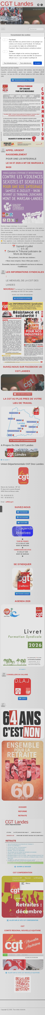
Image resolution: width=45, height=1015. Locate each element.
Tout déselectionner (10, 63)
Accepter (37, 63)
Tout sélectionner (25, 63)
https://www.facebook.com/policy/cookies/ (28, 48)
